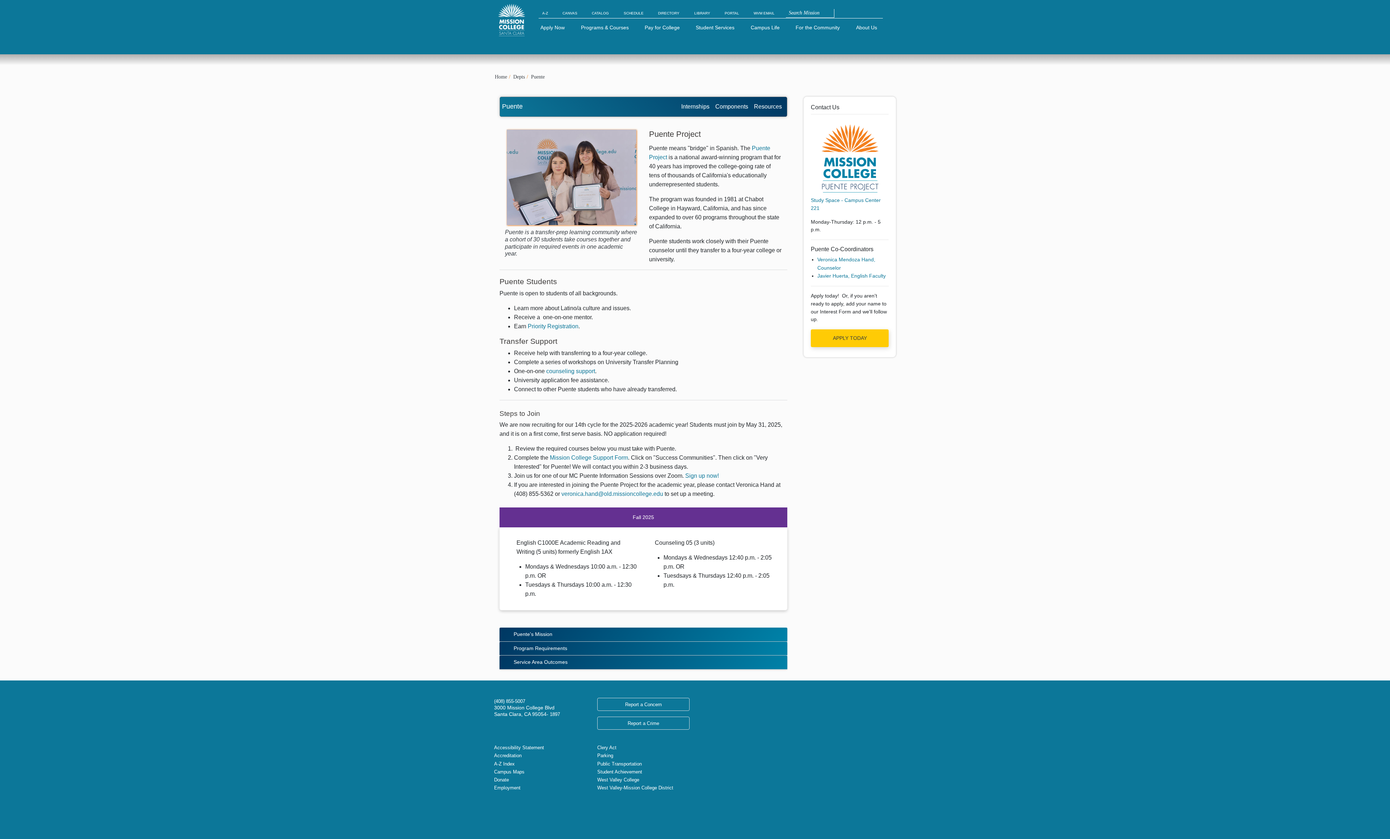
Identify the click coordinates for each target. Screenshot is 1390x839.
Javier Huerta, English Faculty (851, 276)
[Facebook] (503, 810)
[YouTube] (514, 810)
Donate (501, 780)
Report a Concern (643, 704)
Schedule (634, 13)
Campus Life (765, 27)
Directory (668, 13)
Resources (768, 107)
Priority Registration (553, 326)
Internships (695, 107)
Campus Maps (509, 772)
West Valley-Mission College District (635, 787)
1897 (554, 714)
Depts (519, 76)
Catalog (600, 13)
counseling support (570, 371)
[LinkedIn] (520, 810)
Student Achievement (619, 772)
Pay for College (662, 27)
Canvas (570, 13)
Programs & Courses (605, 27)
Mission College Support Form (589, 458)
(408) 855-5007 (509, 701)
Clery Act (606, 747)
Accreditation (508, 755)
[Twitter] (497, 810)
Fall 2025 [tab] (643, 517)
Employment (507, 787)
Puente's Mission (533, 634)
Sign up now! (702, 476)
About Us (866, 27)
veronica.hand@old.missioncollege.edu (612, 494)
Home (501, 76)
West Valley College (618, 780)
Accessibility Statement (519, 747)
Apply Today (850, 338)
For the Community (818, 27)
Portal (732, 13)
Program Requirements (540, 648)
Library (702, 13)
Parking (605, 755)
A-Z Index (504, 764)
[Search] (838, 13)
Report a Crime (643, 723)
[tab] (643, 635)
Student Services (715, 27)
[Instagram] (508, 810)
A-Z (545, 13)
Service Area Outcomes (541, 662)
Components (731, 107)
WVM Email (764, 13)
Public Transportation (619, 764)
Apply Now (552, 27)
